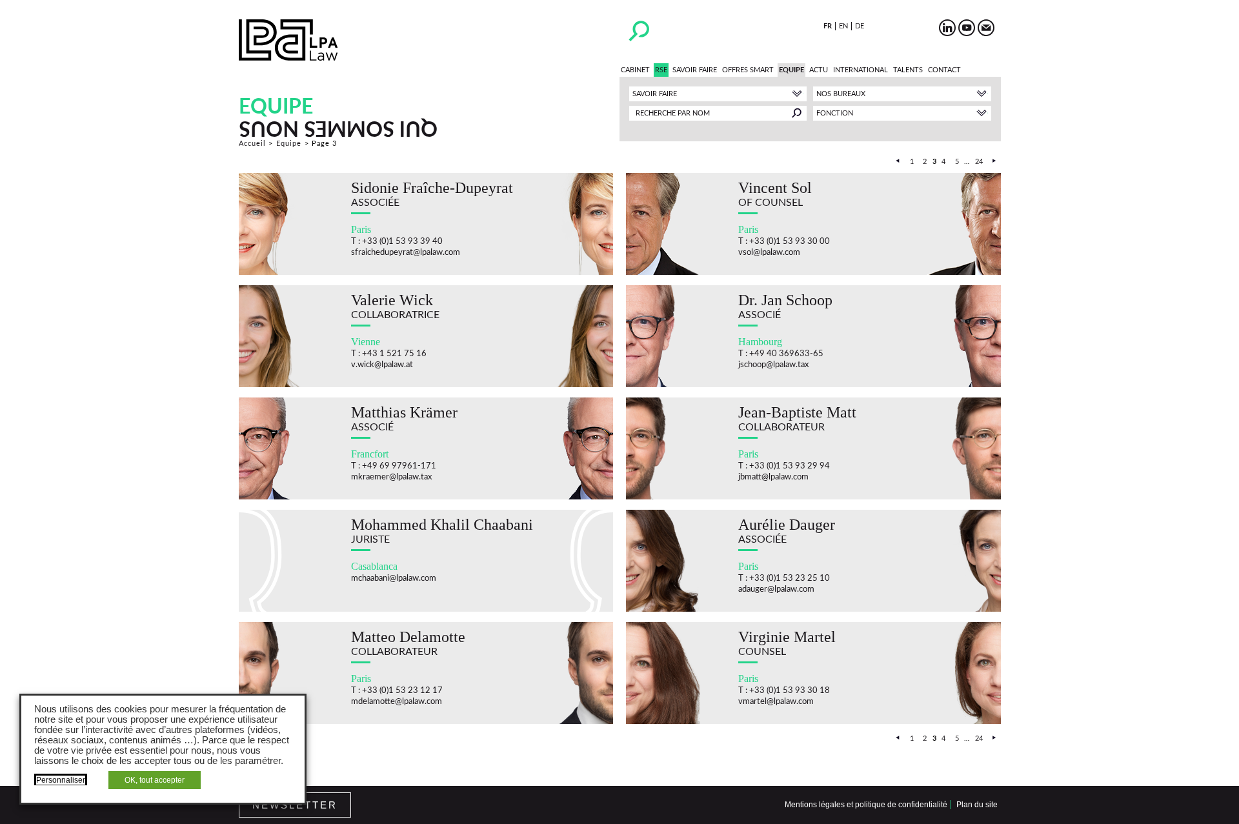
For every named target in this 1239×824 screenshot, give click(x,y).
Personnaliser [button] (60, 780)
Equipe (791, 70)
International (860, 70)
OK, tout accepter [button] (155, 780)
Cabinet (635, 70)
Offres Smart (748, 70)
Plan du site (977, 804)
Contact (944, 70)
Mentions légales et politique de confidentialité (866, 804)
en (843, 26)
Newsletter (294, 804)
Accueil (253, 143)
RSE (661, 70)
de (859, 26)
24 (979, 161)
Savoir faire (694, 70)
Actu (818, 70)
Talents (908, 70)
